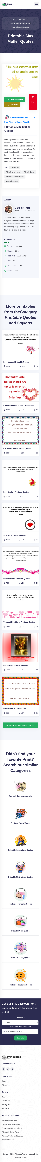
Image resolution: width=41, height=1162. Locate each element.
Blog (3, 1097)
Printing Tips (6, 1105)
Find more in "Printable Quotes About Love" (20, 725)
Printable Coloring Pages (10, 1132)
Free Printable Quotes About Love (18, 122)
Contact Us (6, 1101)
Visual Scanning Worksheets (12, 1128)
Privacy (4, 1085)
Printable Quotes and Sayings (23, 117)
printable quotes (29, 172)
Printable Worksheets (9, 1120)
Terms (4, 1081)
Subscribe (20, 1038)
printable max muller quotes (15, 176)
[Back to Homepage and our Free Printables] (14, 19)
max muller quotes (12, 181)
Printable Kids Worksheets (11, 1124)
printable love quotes (13, 172)
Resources (6, 1108)
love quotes (15, 167)
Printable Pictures (8, 1140)
